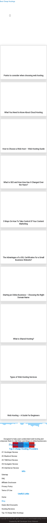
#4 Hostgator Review (10, 464)
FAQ (3, 479)
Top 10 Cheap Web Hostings (13, 513)
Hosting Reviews (8, 509)
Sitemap (5, 475)
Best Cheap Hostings (7, 1)
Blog (3, 501)
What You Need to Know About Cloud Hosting (23, 112)
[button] (10, 16)
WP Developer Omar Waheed (27, 521)
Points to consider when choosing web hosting (23, 75)
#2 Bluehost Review (9, 456)
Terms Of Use (7, 490)
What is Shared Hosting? (23, 339)
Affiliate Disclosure (9, 482)
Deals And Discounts (10, 505)
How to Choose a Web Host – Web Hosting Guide (24, 149)
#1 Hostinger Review (10, 452)
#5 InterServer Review (10, 468)
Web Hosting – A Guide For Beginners (23, 415)
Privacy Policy (7, 486)
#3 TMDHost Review (10, 460)
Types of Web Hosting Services (23, 377)
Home (4, 497)
